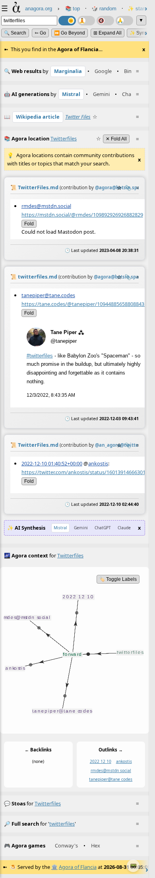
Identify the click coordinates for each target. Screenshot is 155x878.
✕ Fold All (116, 138)
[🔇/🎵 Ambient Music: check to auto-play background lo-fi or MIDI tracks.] (105, 20)
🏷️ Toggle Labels (118, 579)
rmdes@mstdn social (111, 770)
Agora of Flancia (78, 866)
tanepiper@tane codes (110, 779)
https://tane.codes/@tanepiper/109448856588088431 (84, 303)
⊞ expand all (107, 33)
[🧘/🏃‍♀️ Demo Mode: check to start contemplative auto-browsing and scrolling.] (86, 20)
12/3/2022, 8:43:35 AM (51, 394)
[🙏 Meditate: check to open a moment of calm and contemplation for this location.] (124, 20)
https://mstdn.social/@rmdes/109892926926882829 (82, 214)
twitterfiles (48, 803)
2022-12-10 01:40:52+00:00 (51, 463)
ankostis (98, 463)
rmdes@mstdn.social (46, 205)
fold (29, 223)
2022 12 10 (100, 761)
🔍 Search (15, 33)
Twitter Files (78, 116)
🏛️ (54, 866)
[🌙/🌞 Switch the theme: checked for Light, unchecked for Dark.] (67, 20)
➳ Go (40, 33)
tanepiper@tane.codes (48, 294)
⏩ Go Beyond (69, 33)
